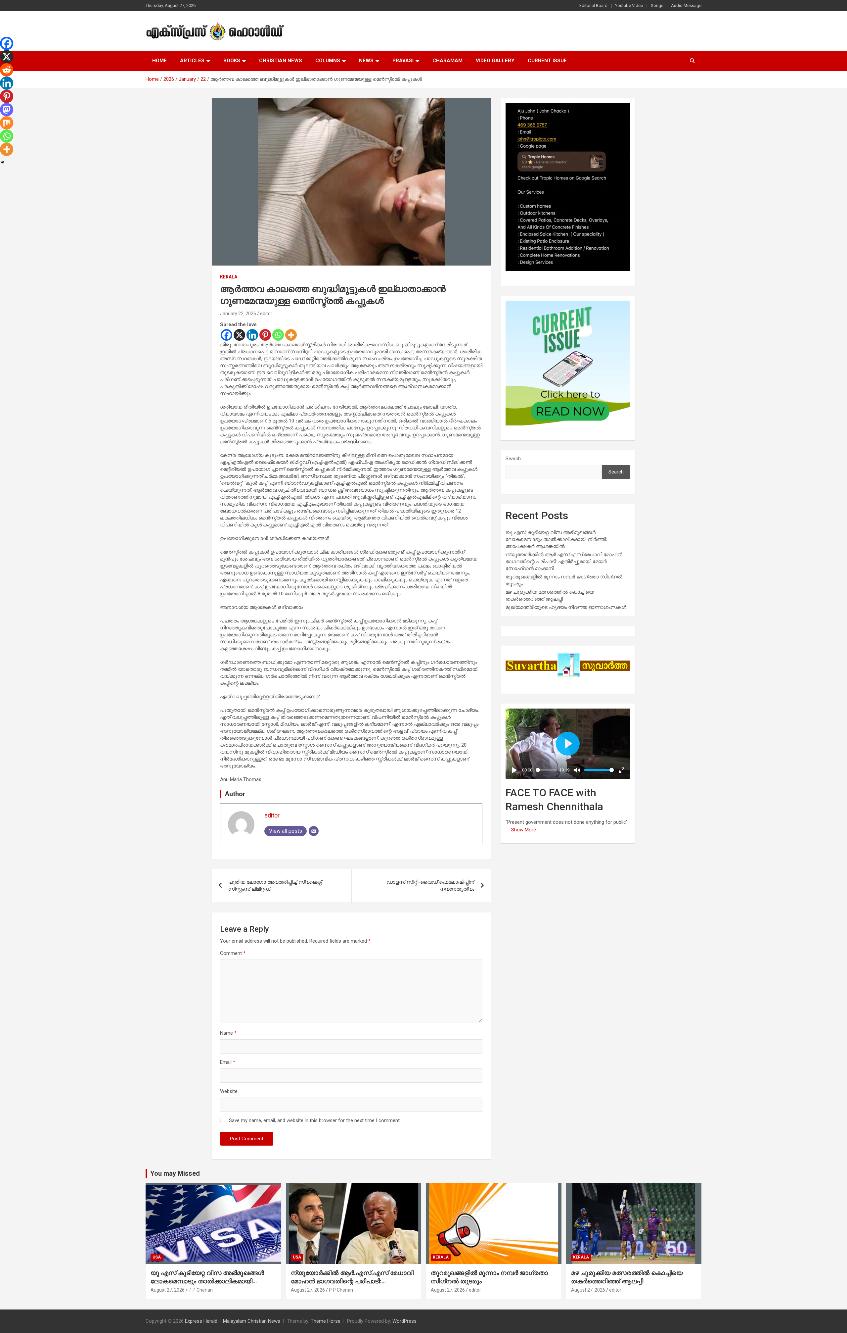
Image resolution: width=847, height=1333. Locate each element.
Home (159, 61)
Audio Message (686, 5)
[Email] (314, 831)
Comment (232, 953)
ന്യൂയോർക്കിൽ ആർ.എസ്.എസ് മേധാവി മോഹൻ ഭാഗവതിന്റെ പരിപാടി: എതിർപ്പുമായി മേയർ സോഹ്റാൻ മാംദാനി (564, 561)
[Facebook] (226, 335)
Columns (327, 61)
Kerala (228, 276)
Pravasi (403, 61)
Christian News (280, 61)
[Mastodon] (6, 109)
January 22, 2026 (238, 313)
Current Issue (547, 61)
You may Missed (175, 1173)
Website (229, 1091)
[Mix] (6, 122)
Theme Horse (325, 1321)
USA (157, 1257)
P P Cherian (201, 1290)
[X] (239, 335)
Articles (192, 61)
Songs (657, 5)
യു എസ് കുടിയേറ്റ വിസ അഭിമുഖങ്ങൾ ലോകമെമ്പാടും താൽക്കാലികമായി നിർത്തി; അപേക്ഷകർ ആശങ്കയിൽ (556, 539)
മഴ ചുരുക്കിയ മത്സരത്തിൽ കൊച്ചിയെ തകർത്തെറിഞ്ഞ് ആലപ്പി (627, 1277)
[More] (291, 335)
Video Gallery (495, 61)
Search (513, 459)
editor (266, 313)
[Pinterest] (265, 335)
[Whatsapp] (278, 335)
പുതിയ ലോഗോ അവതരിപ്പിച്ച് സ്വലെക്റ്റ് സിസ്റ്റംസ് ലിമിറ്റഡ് (275, 885)
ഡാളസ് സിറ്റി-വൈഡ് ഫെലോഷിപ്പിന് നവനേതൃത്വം (430, 885)
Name (228, 1033)
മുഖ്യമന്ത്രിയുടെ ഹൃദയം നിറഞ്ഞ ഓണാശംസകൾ (566, 607)
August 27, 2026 (168, 1290)
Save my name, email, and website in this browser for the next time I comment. (315, 1120)
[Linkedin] (252, 335)
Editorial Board (593, 5)
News (366, 61)
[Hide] (2, 162)
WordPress (404, 1321)
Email (227, 1062)
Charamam (447, 61)
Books (231, 61)
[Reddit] (6, 69)
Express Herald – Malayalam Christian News (232, 1321)
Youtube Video (629, 5)
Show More (523, 830)
